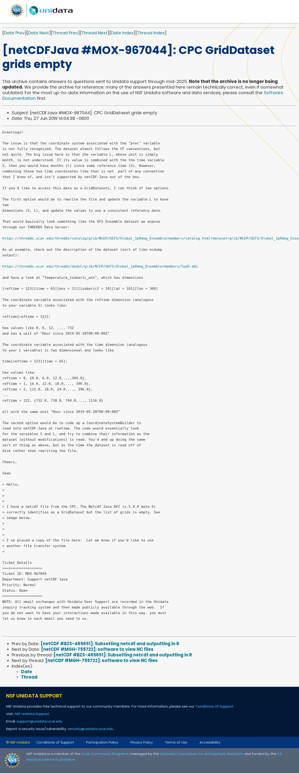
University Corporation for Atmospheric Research (201, 754)
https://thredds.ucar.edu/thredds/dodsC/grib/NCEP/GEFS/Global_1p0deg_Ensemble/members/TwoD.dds (100, 266)
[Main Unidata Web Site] (41, 17)
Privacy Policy (141, 742)
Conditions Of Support (214, 706)
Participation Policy (102, 742)
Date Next (38, 33)
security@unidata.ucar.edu (90, 728)
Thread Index (151, 33)
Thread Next (94, 33)
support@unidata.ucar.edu (39, 721)
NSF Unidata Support (32, 714)
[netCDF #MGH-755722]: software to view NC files (97, 649)
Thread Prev (65, 33)
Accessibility (209, 742)
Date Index (122, 33)
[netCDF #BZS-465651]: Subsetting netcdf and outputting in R (110, 644)
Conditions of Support (55, 742)
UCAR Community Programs (104, 754)
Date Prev (14, 33)
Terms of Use (176, 742)
